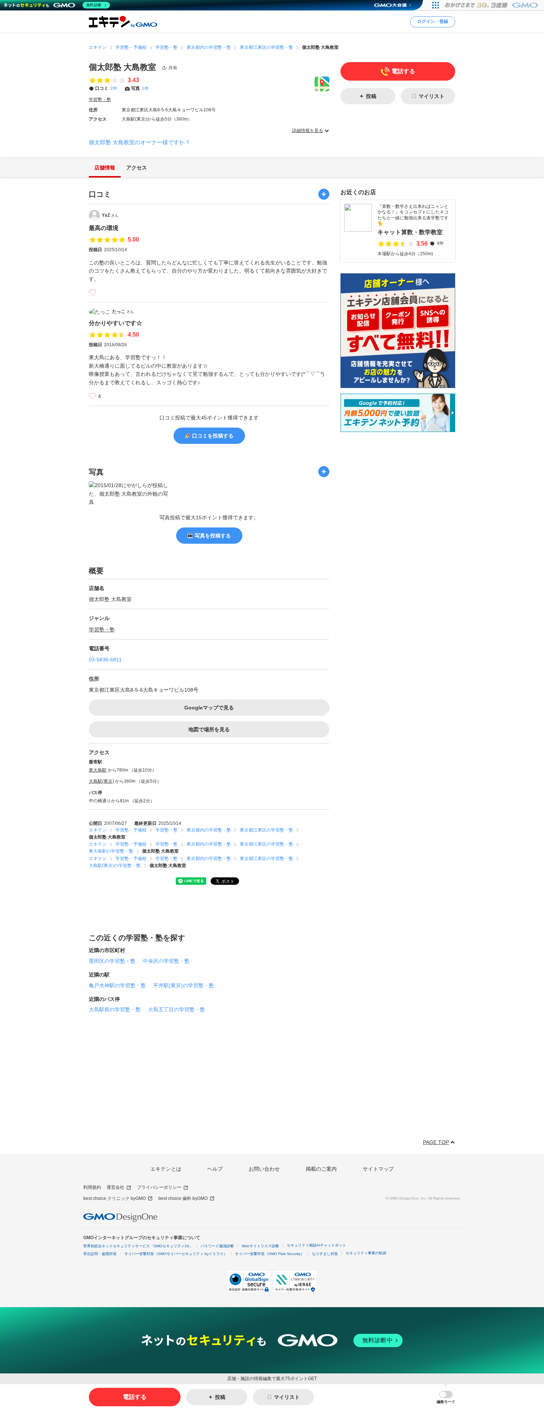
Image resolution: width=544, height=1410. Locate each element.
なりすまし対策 (325, 1254)
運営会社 (115, 1187)
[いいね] (92, 292)
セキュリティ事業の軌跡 (366, 1253)
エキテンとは (165, 1169)
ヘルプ (215, 1169)
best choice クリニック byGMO (114, 1198)
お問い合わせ (264, 1169)
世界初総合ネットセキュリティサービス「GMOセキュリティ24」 (138, 1246)
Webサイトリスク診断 (260, 1246)
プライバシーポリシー (159, 1187)
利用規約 (92, 1187)
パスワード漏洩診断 (217, 1246)
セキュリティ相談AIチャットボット (316, 1245)
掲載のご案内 (321, 1169)
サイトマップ (378, 1169)
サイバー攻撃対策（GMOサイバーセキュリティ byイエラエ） (175, 1254)
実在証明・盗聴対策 (100, 1254)
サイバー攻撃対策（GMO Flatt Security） (269, 1254)
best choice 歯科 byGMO (183, 1198)
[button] (446, 1397)
